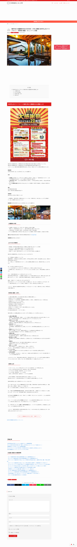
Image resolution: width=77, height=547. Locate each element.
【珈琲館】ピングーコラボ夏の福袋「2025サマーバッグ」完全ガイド (21, 468)
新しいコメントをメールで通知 (14, 529)
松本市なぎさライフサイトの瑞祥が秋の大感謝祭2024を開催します (25, 89)
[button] (15, 213)
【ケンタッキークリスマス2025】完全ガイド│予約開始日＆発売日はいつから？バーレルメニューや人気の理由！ (29, 464)
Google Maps (33, 234)
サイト (10, 521)
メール (10, 517)
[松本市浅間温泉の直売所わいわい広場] (15, 3)
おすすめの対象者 (18, 92)
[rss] (68, 0)
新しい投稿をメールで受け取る (14, 532)
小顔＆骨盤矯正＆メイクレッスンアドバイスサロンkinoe (17, 449)
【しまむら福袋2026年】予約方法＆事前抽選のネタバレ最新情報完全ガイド (22, 470)
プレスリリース (16, 32)
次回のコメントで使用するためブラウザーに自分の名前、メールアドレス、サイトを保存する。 (25, 525)
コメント (11, 499)
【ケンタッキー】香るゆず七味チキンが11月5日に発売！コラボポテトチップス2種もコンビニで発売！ (27, 465)
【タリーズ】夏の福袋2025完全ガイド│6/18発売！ (17, 474)
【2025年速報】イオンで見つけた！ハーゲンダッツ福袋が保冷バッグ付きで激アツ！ (24, 473)
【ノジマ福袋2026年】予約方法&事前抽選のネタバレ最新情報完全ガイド (22, 456)
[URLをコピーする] (47, 485)
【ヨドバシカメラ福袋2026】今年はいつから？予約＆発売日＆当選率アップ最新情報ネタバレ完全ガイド (28, 462)
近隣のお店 (16, 95)
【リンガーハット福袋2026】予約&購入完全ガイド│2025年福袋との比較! (22, 467)
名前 (10, 513)
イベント (12, 32)
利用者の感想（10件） (18, 93)
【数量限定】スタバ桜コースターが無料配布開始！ (16, 446)
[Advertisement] (38, 12)
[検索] (69, 0)
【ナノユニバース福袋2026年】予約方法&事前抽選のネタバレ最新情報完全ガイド (23, 471)
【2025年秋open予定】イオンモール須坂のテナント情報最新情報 (19, 443)
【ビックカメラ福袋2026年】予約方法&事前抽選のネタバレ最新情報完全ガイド (23, 458)
